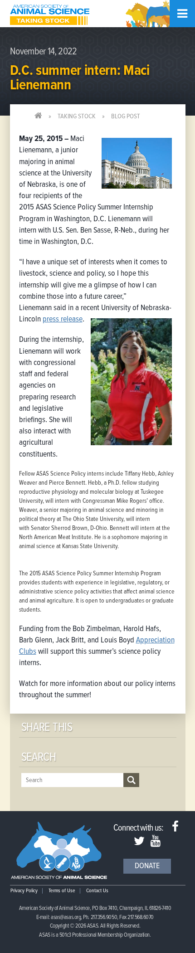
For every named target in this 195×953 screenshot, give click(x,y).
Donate (147, 866)
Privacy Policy (24, 891)
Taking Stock (77, 116)
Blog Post (125, 116)
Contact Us (97, 891)
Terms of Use (62, 891)
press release (63, 319)
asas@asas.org (66, 917)
